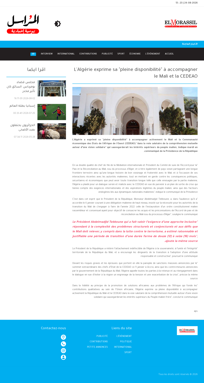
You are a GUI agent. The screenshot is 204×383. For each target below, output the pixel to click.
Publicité (107, 54)
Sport (121, 54)
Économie (135, 54)
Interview (47, 54)
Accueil (169, 54)
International (66, 54)
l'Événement (152, 54)
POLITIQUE (126, 342)
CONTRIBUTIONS (99, 342)
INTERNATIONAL (123, 347)
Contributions (88, 54)
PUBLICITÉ (102, 336)
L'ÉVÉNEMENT (124, 336)
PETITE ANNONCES (97, 347)
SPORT (128, 353)
